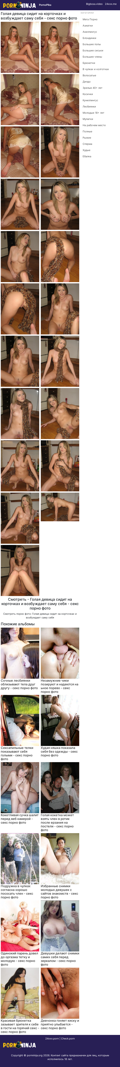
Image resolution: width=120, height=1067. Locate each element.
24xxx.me (111, 3)
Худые (86, 150)
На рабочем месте (94, 125)
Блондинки (89, 38)
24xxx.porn (52, 1038)
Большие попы (92, 44)
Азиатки (88, 25)
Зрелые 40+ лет (92, 87)
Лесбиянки (89, 106)
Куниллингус (90, 100)
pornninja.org (34, 1055)
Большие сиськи (93, 50)
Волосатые (89, 75)
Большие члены (92, 56)
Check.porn (68, 1038)
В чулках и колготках (96, 69)
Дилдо (87, 81)
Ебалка (87, 156)
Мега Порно (90, 19)
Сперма (87, 143)
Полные (87, 131)
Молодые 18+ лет (93, 112)
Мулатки (88, 119)
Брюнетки (89, 62)
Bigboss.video (94, 3)
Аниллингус (90, 31)
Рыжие (87, 137)
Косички (88, 94)
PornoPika (45, 4)
